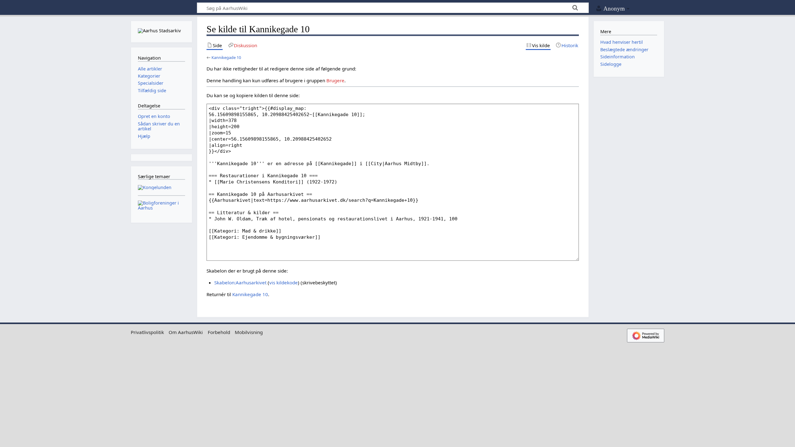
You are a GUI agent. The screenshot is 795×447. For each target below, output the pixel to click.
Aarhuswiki (161, 8)
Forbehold (219, 332)
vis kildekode (283, 282)
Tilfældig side (152, 90)
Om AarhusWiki (186, 332)
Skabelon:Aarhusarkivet (240, 282)
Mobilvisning (249, 332)
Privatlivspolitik (147, 332)
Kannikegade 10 (226, 57)
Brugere (335, 80)
